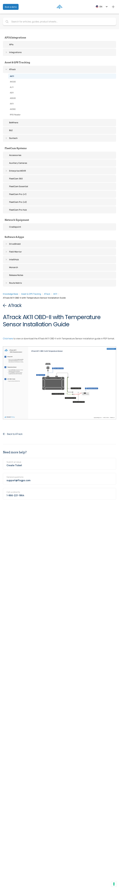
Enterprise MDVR (17, 170)
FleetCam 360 (16, 178)
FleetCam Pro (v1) (18, 194)
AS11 (12, 92)
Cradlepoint (15, 226)
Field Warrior (15, 251)
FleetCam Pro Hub (18, 209)
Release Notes (16, 275)
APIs (11, 44)
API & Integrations (15, 37)
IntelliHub (14, 259)
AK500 (13, 81)
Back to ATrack (14, 434)
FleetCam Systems (16, 148)
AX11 (12, 103)
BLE (11, 130)
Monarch (13, 267)
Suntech (13, 138)
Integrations (15, 52)
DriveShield (15, 243)
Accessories (15, 155)
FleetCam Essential (18, 186)
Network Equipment (17, 220)
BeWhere (13, 122)
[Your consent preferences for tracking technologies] (114, 884)
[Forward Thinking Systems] (59, 6)
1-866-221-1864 (15, 495)
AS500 (13, 98)
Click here (8, 338)
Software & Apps (14, 237)
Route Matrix (15, 282)
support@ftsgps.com (18, 480)
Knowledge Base (10, 293)
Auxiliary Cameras (18, 163)
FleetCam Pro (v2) (18, 202)
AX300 (13, 109)
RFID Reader (15, 114)
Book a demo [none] (11, 6)
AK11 (12, 76)
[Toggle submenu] (6, 52)
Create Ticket (14, 465)
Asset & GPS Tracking (17, 62)
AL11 (11, 87)
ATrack (12, 69)
